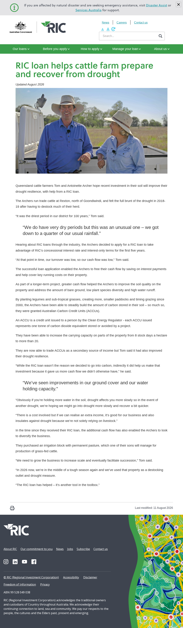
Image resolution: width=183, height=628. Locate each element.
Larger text (108, 29)
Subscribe (83, 549)
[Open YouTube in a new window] (24, 562)
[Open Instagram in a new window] (6, 562)
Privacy (45, 584)
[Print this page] (12, 508)
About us (160, 49)
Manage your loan (125, 49)
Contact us (141, 22)
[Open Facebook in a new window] (33, 562)
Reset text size (113, 29)
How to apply (90, 49)
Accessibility (71, 577)
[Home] (23, 27)
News (105, 22)
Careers (122, 22)
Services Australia (88, 10)
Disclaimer (90, 577)
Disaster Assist (156, 5)
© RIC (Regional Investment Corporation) (31, 577)
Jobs (70, 549)
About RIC (10, 549)
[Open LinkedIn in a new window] (15, 562)
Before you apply (55, 49)
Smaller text (102, 29)
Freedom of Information (20, 584)
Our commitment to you (37, 549)
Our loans (20, 49)
